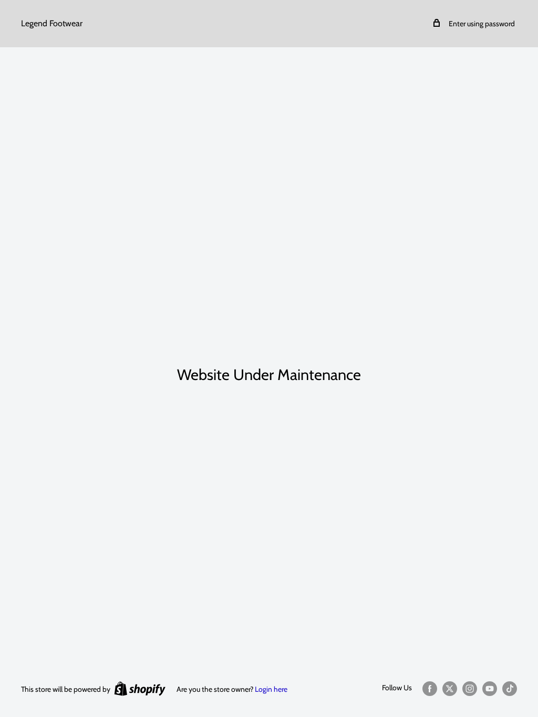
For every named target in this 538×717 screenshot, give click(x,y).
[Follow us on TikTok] (509, 688)
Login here (271, 689)
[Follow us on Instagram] (469, 688)
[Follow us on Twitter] (449, 688)
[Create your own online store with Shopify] (139, 688)
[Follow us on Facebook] (429, 688)
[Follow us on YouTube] (489, 688)
